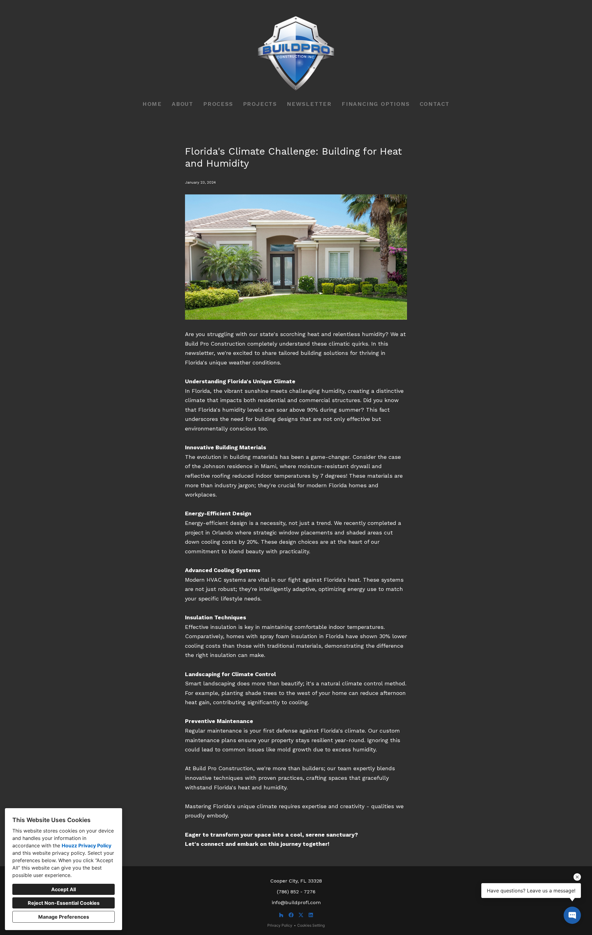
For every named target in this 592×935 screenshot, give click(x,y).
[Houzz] (281, 915)
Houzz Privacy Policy (86, 845)
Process (218, 104)
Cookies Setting (311, 925)
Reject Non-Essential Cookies (64, 903)
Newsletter (309, 104)
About (182, 104)
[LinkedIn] (311, 915)
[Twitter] (301, 915)
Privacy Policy (279, 925)
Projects (260, 104)
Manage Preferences (63, 917)
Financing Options (376, 104)
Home (152, 104)
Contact (435, 104)
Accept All (63, 889)
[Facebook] (291, 915)
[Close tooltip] (577, 877)
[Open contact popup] (572, 915)
